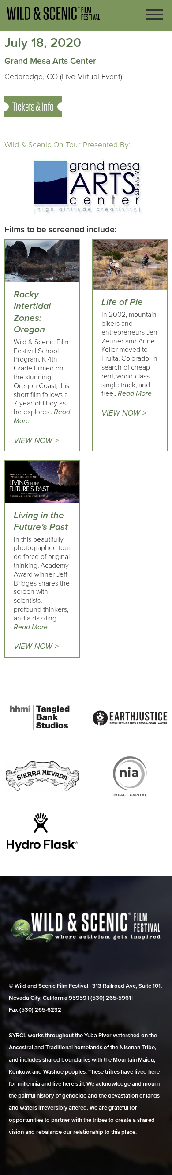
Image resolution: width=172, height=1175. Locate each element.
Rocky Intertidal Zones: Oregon (32, 312)
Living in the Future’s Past (41, 521)
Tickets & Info (33, 106)
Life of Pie (122, 302)
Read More (135, 393)
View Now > (36, 440)
